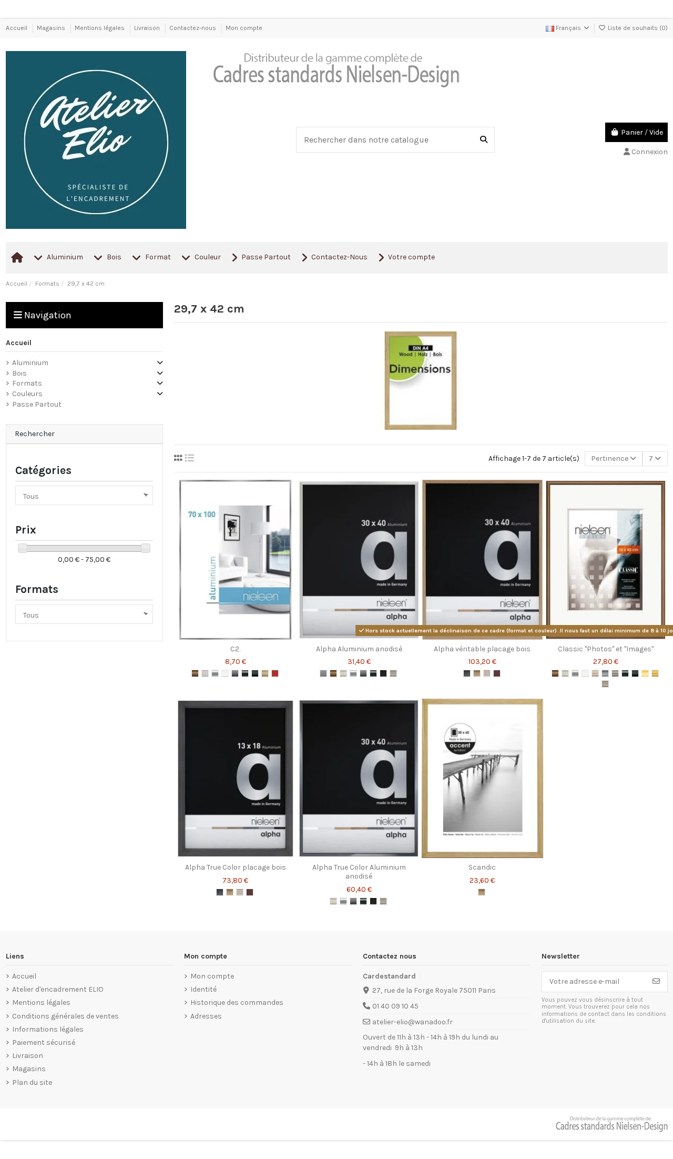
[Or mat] (645, 673)
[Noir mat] (635, 673)
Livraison (147, 28)
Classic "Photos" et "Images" (606, 648)
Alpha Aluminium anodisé (359, 648)
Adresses (206, 1016)
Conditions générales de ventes (65, 1016)
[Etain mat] (605, 673)
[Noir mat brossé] (255, 673)
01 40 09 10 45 (395, 1006)
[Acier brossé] (323, 673)
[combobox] (395, 139)
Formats (27, 383)
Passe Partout (37, 404)
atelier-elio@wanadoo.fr (412, 1021)
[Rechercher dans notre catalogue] (484, 139)
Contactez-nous (193, 28)
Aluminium (30, 362)
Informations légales (48, 1029)
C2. (235, 648)
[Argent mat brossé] (205, 673)
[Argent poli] (215, 673)
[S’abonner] (656, 982)
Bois (19, 373)
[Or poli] (655, 673)
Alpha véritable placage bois (482, 648)
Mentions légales (100, 28)
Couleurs (27, 393)
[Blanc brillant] (225, 673)
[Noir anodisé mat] (383, 673)
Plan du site (32, 1082)
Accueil (17, 28)
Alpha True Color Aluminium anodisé (359, 872)
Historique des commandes (236, 1002)
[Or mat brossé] (265, 673)
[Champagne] (595, 673)
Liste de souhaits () (637, 28)
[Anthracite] (467, 673)
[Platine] (393, 673)
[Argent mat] (343, 673)
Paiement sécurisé (43, 1042)
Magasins (52, 28)
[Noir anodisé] (245, 673)
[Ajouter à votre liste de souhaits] (220, 636)
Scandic (482, 867)
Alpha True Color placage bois (235, 867)
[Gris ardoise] (363, 673)
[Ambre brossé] (195, 673)
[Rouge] (275, 673)
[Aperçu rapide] (250, 636)
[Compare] (235, 636)
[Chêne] (477, 673)
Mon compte (244, 28)
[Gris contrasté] (615, 673)
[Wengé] (497, 673)
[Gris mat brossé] (235, 673)
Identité (203, 989)
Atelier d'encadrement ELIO (58, 989)
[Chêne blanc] (487, 673)
